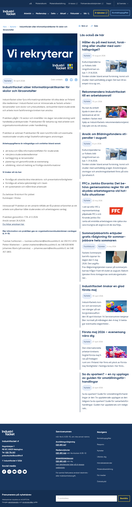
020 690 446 (61, 453)
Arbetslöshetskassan (64, 458)
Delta (53, 14)
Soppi (108, 3)
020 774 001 (10, 453)
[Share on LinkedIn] (76, 80)
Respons (100, 444)
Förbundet (74, 14)
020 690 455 (61, 461)
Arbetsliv (27, 14)
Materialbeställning (57, 3)
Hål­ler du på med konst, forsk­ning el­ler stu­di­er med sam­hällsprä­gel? (104, 46)
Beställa (124, 498)
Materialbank (41, 3)
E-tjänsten (100, 13)
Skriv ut (84, 26)
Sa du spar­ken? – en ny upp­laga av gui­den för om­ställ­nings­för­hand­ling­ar (105, 378)
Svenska (122, 3)
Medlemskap (41, 14)
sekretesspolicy (13, 502)
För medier (101, 475)
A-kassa (72, 3)
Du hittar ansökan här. (13, 224)
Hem (5, 27)
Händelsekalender (104, 463)
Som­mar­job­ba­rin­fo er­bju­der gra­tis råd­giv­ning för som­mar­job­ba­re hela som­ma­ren (104, 237)
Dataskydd (101, 481)
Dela (96, 26)
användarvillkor (27, 502)
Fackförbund (89, 246)
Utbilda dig (101, 457)
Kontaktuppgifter (120, 13)
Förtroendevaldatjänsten (91, 3)
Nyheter (13, 27)
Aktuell (63, 14)
